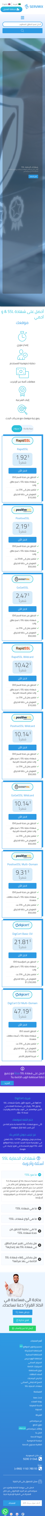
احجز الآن (22, 470)
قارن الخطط (33, 176)
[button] (22, 1312)
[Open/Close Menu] (22, 17)
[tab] (22, 1174)
